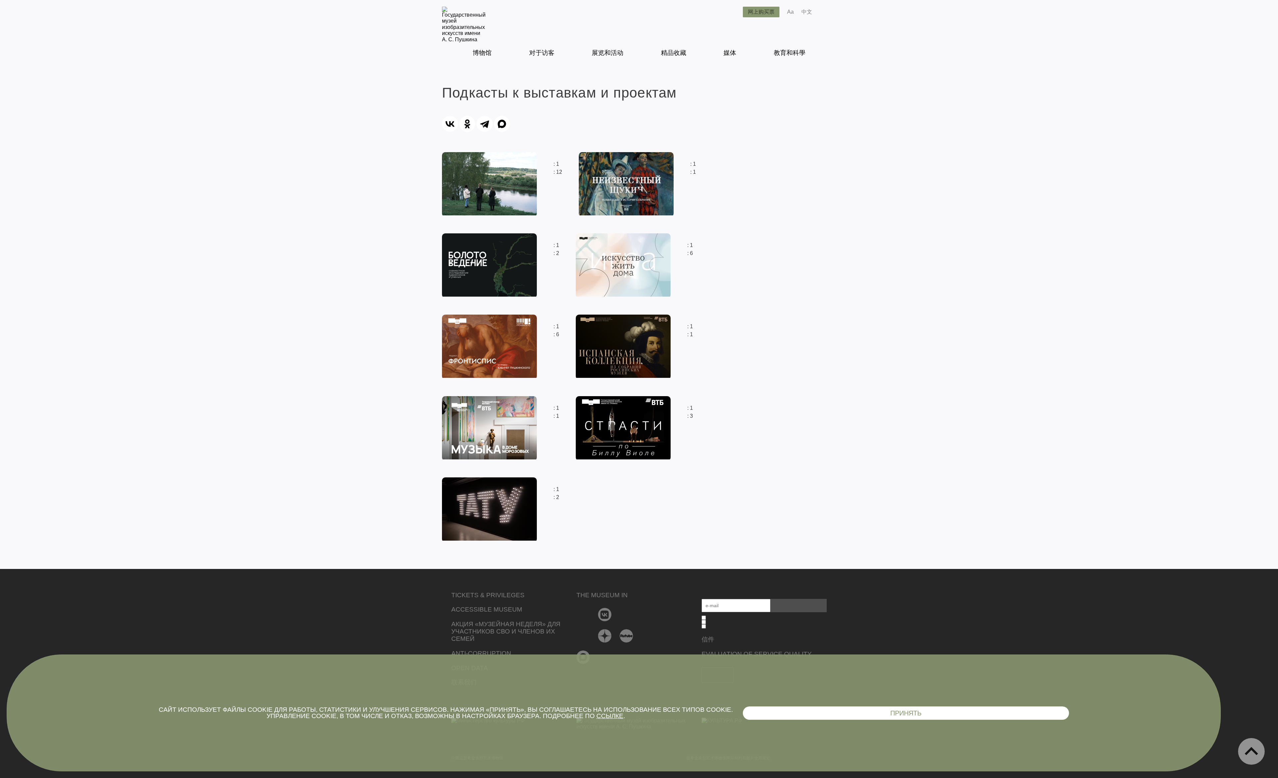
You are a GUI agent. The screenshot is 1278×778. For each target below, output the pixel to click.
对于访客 (541, 52)
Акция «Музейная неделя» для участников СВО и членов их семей (505, 631)
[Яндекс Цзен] (605, 636)
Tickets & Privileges (488, 595)
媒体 (730, 52)
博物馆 (482, 52)
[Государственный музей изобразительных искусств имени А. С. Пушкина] (464, 39)
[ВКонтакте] (450, 124)
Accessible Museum (486, 609)
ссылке (609, 715)
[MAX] (502, 124)
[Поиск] (732, 12)
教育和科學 (789, 52)
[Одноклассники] (467, 124)
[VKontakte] (605, 614)
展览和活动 (607, 52)
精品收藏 (673, 52)
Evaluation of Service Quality (757, 653)
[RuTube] (626, 636)
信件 (708, 639)
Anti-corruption (481, 653)
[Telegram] (485, 124)
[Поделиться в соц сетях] (826, 12)
